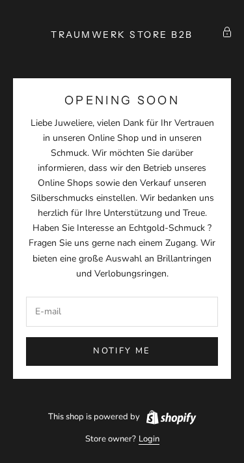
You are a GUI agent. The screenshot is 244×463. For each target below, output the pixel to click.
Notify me (121, 351)
